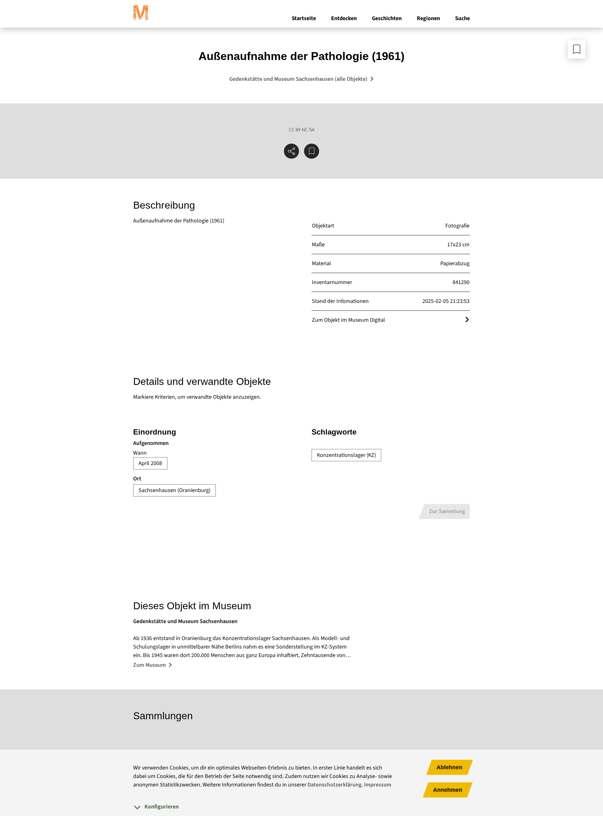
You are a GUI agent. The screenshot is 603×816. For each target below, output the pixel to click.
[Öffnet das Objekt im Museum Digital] (467, 320)
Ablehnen (449, 767)
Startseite (304, 18)
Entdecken (344, 18)
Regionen (428, 18)
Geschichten (387, 18)
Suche (462, 18)
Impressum (377, 785)
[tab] (301, 806)
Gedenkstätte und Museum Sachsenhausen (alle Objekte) (298, 79)
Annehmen (447, 790)
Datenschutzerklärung (334, 785)
